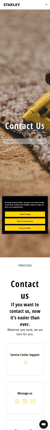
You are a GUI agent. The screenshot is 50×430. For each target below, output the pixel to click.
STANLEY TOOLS (25, 265)
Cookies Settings (25, 214)
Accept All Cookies (25, 228)
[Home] (12, 4)
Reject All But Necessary (25, 221)
